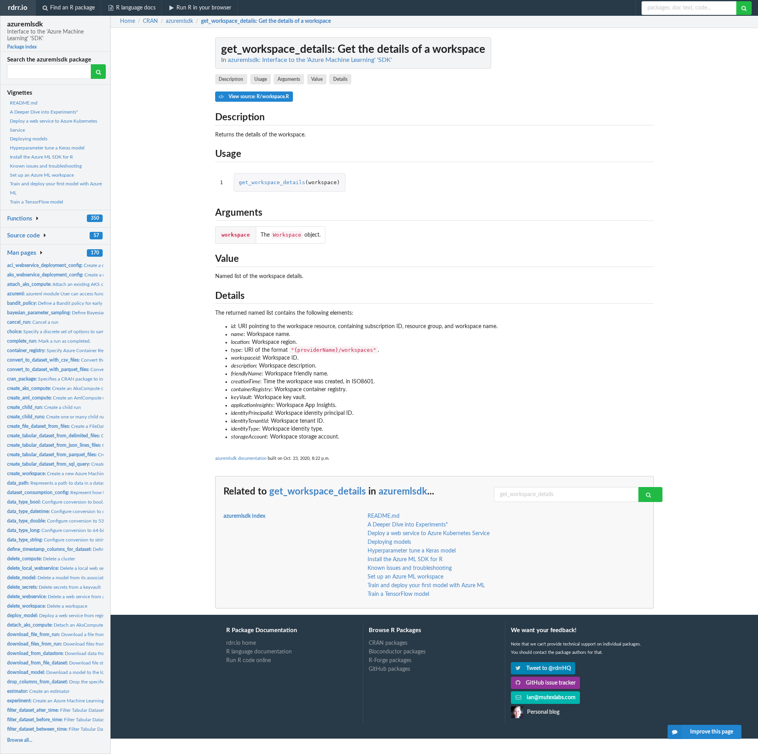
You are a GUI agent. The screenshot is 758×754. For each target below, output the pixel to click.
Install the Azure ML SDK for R (41, 157)
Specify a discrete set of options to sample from (64, 331)
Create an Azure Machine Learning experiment (67, 700)
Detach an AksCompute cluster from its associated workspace (94, 625)
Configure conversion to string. (57, 540)
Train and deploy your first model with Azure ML (426, 585)
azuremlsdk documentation (240, 458)
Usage (260, 79)
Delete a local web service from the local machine (84, 568)
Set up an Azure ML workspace (42, 175)
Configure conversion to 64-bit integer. (64, 530)
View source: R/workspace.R (258, 96)
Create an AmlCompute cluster (61, 398)
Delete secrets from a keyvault (54, 587)
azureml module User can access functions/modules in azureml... (83, 293)
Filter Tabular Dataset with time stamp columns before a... (95, 719)
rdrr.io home (241, 643)
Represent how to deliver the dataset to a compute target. (98, 492)
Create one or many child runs (58, 416)
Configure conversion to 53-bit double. (67, 521)
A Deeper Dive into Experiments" (44, 112)
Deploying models (28, 138)
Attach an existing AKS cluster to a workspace (77, 284)
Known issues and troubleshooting (46, 166)
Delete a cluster (41, 558)
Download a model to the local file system (70, 672)
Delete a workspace (47, 606)
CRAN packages (388, 643)
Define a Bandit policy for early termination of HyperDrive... (84, 303)
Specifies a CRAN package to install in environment (75, 379)
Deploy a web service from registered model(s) (70, 615)
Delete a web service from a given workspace (73, 596)
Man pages (21, 253)
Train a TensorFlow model (36, 202)
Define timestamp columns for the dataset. (94, 549)
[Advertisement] (594, 155)
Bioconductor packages (397, 652)
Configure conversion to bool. (55, 502)
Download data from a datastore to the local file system (93, 653)
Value (317, 79)
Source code (23, 236)
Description (231, 79)
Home (127, 21)
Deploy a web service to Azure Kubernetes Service (429, 533)
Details (340, 79)
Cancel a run (32, 322)
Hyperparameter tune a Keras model (47, 148)
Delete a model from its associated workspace (69, 577)
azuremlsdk (403, 491)
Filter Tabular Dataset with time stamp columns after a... (91, 710)
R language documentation (259, 652)
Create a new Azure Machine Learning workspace (77, 473)
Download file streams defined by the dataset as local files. (98, 663)
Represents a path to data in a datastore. (60, 483)
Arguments (289, 79)
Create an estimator (38, 691)
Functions (19, 219)
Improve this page (711, 732)
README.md (24, 103)
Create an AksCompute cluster (61, 388)
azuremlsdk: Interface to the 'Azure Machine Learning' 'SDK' (310, 60)
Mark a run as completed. (49, 341)
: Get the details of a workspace (266, 21)
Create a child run (44, 407)
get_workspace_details (272, 182)
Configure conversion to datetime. (64, 511)
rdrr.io (17, 7)
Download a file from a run (62, 634)
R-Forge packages (390, 660)
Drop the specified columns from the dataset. (85, 681)
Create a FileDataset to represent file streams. (85, 426)
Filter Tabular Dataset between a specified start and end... (97, 729)
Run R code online (248, 660)
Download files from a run (62, 644)
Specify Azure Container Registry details (68, 350)
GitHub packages (389, 669)
